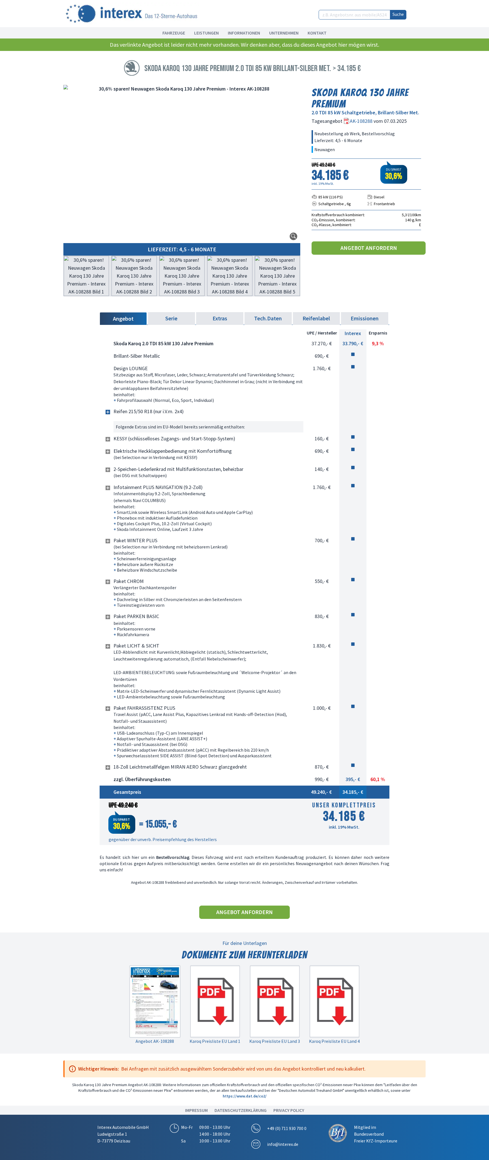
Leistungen (206, 33)
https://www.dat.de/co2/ (245, 1096)
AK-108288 (362, 121)
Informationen (244, 33)
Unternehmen (284, 33)
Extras (220, 318)
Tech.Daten (268, 318)
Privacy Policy (288, 1110)
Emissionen (365, 318)
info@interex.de (282, 1144)
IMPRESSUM (196, 1110)
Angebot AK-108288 (155, 1041)
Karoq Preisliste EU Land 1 (215, 1041)
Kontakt (317, 33)
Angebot (123, 318)
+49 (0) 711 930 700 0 (286, 1128)
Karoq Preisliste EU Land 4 (334, 1041)
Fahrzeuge (173, 33)
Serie (171, 318)
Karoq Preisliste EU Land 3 (274, 1041)
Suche (398, 14)
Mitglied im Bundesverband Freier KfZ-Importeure (375, 1134)
